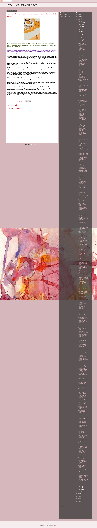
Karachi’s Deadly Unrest (83, 195)
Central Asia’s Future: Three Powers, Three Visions (82, 101)
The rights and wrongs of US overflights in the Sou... (83, 86)
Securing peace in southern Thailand (82, 356)
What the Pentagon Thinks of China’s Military (82, 328)
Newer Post (10, 141)
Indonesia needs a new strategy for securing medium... (82, 263)
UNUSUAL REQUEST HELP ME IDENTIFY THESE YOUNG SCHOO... (82, 370)
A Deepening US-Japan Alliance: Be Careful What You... (82, 447)
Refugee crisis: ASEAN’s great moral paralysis (83, 218)
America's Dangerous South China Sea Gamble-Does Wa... (82, 144)
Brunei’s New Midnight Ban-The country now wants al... (83, 189)
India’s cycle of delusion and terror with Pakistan (83, 403)
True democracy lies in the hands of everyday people (82, 341)
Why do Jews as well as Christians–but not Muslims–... (83, 396)
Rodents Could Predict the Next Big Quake (82, 376)
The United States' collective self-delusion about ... (82, 307)
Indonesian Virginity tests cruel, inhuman (82, 244)
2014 (79, 493)
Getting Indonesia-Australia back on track (82, 44)
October (80, 26)
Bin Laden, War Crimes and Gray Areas (82, 241)
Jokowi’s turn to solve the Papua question (82, 171)
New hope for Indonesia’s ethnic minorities (82, 53)
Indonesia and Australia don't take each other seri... (82, 379)
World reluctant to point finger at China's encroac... (82, 428)
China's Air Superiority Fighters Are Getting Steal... (82, 407)
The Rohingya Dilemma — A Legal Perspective (82, 83)
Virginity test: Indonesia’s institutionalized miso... (81, 49)
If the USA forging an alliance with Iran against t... (82, 133)
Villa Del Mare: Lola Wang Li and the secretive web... (82, 37)
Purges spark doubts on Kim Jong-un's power (83, 215)
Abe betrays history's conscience (82, 470)
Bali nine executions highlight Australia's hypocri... (82, 425)
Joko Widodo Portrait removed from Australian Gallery (82, 472)
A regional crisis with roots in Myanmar (82, 235)
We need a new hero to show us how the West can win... (82, 118)
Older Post (54, 141)
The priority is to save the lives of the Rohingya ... (82, 200)
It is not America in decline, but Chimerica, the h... (82, 451)
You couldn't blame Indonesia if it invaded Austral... (83, 359)
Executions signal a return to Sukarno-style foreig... (82, 296)
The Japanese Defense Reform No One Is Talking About (82, 186)
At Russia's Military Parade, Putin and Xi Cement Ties (82, 345)
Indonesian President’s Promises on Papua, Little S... (82, 335)
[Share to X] (28, 101)
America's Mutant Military (81, 254)
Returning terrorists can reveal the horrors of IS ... (82, 56)
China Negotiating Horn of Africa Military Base (83, 318)
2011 (79, 498)
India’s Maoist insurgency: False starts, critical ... (82, 314)
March (80, 487)
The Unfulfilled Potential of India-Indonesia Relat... (83, 325)
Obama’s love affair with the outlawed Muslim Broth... (83, 140)
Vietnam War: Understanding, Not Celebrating (82, 443)
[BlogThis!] (26, 101)
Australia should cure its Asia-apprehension (83, 366)
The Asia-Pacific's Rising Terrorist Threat (83, 332)
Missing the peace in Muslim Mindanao (82, 393)
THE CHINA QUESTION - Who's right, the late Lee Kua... (83, 278)
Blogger (55, 525)
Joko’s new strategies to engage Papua (83, 232)
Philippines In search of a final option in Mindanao (82, 114)
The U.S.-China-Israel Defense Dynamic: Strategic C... (82, 282)
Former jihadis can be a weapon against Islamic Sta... (82, 173)
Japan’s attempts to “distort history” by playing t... (82, 271)
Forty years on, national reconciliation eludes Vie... (82, 349)
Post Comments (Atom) (34, 144)
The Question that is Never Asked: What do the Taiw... (82, 286)
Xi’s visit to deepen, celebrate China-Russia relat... (82, 400)
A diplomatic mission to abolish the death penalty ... (82, 466)
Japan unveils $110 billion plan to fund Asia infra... (82, 122)
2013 (79, 494)
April (80, 486)
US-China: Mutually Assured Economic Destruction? (82, 71)
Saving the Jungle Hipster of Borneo (82, 168)
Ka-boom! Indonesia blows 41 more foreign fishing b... (83, 110)
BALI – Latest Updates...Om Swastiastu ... (81, 432)
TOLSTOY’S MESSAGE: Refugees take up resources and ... (82, 76)
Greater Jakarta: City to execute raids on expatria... (82, 204)
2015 (79, 21)
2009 (79, 501)
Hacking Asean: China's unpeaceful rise (82, 165)
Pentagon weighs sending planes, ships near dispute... (83, 274)
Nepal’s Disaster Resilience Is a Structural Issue (82, 97)
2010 (79, 499)
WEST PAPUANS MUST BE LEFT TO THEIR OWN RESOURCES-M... (82, 462)
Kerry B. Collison (64, 14)
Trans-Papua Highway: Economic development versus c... (82, 159)
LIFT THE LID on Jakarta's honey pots (82, 374)
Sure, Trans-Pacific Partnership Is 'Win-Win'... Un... (82, 299)
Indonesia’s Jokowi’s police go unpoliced (82, 422)
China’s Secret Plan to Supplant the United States (82, 440)
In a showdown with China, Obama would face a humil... (82, 182)
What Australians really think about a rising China (82, 60)
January (80, 491)
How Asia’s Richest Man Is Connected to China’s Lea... (83, 482)
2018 (79, 16)
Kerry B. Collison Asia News (21, 5)
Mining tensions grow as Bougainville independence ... (83, 363)
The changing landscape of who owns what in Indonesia (83, 228)
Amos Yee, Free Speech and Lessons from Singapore (83, 150)
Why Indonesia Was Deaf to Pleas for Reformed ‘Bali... (82, 386)
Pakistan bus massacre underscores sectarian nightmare (83, 257)
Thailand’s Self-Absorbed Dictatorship (83, 458)
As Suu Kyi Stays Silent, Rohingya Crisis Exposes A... (82, 40)
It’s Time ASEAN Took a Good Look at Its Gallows (83, 476)
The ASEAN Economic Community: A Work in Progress (82, 129)
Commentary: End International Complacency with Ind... (82, 178)
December (81, 22)
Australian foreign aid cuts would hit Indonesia (82, 246)
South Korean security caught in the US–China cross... (82, 352)
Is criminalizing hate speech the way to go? (82, 68)
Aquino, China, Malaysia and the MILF (83, 80)
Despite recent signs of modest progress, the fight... (83, 455)
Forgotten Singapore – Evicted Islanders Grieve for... (82, 94)
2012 (79, 496)
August (80, 29)
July (80, 31)
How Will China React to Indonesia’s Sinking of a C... (83, 154)
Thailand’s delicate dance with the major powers (82, 208)
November (81, 24)
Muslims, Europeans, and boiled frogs (82, 383)
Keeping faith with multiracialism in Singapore (82, 303)
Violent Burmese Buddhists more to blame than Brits (82, 137)
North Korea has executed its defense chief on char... (82, 267)
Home (32, 141)
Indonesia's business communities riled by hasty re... (82, 321)
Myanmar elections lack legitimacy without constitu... (83, 90)
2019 (79, 14)
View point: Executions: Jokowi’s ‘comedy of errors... (82, 389)
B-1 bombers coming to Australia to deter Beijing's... (82, 250)
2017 (79, 18)
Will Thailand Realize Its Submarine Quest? (83, 480)
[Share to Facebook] (29, 101)
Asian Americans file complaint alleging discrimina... (82, 224)
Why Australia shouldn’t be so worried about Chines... (82, 415)
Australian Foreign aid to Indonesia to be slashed (83, 418)
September (81, 27)
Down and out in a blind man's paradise (82, 260)
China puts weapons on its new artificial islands (82, 64)
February (80, 489)
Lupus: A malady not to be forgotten (82, 338)
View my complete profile (65, 16)
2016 (79, 19)
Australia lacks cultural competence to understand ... (82, 411)
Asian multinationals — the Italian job (82, 222)
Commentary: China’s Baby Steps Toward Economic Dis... (82, 292)
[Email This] (25, 101)
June (80, 32)
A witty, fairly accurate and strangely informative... (82, 436)
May (80, 34)
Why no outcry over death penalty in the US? (82, 212)
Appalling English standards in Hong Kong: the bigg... (82, 125)
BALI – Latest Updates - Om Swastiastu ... (83, 108)
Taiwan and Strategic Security (82, 198)
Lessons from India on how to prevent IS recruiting (82, 311)
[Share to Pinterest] (30, 101)
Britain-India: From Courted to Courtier (82, 193)
